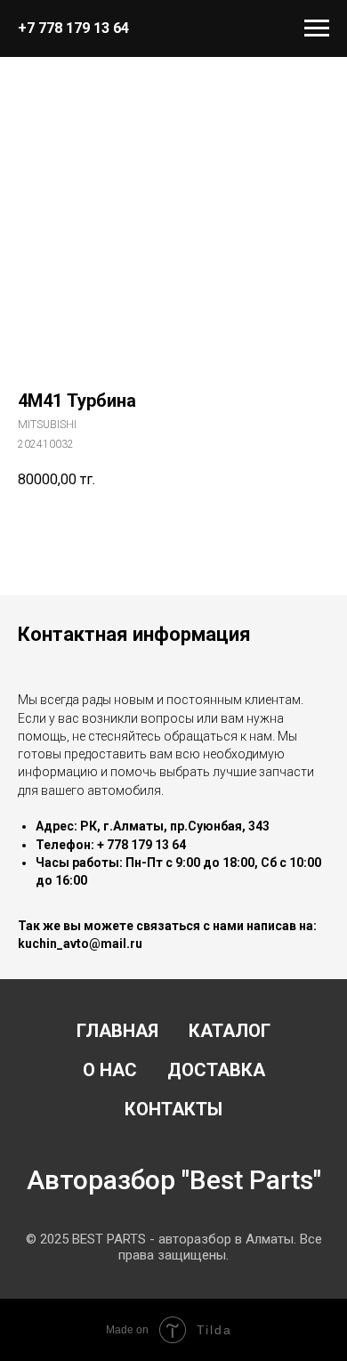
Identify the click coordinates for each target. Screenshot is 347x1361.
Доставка (216, 1070)
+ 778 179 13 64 (141, 845)
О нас (110, 1070)
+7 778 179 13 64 (73, 28)
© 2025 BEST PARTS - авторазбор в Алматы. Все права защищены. (174, 1247)
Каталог (229, 1030)
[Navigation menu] (316, 28)
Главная (117, 1030)
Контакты (173, 1109)
